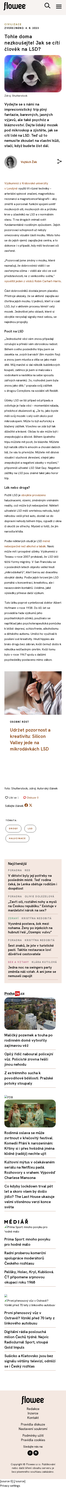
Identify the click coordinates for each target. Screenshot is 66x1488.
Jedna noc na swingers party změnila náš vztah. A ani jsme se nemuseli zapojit (32, 971)
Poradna (15, 870)
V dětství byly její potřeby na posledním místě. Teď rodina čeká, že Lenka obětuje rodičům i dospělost (32, 881)
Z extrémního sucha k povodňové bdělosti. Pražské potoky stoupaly (28, 1078)
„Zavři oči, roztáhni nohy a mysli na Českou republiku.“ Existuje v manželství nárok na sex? (32, 906)
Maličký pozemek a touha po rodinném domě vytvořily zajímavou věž (28, 1040)
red (27, 870)
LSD (30, 828)
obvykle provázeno (33, 495)
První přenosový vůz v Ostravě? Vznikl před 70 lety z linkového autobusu (29, 1318)
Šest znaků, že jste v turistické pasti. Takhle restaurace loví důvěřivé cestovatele (31, 949)
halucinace (17, 838)
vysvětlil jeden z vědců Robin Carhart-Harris (32, 281)
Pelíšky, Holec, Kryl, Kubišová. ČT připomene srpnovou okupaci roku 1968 (29, 1277)
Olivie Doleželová (39, 896)
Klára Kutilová (44, 962)
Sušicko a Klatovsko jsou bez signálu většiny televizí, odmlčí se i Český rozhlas (30, 1361)
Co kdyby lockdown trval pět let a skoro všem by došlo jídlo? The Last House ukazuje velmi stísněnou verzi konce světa (29, 1196)
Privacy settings (10, 1486)
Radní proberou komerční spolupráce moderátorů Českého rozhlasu (25, 1258)
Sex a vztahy (18, 962)
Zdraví (13, 918)
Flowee (17, 6)
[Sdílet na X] (30, 805)
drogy (13, 828)
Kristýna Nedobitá (37, 918)
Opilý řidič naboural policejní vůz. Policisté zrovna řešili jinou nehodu (28, 1059)
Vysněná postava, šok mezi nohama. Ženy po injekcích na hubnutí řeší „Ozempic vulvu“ (30, 927)
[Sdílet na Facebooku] (26, 806)
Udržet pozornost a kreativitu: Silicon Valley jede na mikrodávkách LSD (30, 739)
